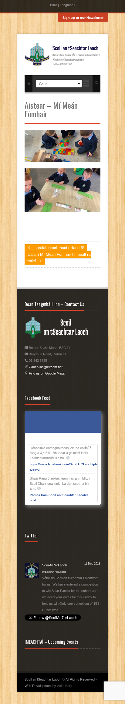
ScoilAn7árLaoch (54, 551)
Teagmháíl (67, 4)
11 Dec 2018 (92, 549)
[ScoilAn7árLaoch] (32, 556)
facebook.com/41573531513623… (67, 602)
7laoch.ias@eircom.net (45, 367)
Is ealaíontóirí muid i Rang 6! (58, 247)
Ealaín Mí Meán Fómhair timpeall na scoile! (58, 257)
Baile (53, 4)
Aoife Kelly (64, 685)
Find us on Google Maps (46, 373)
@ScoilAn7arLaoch (54, 558)
